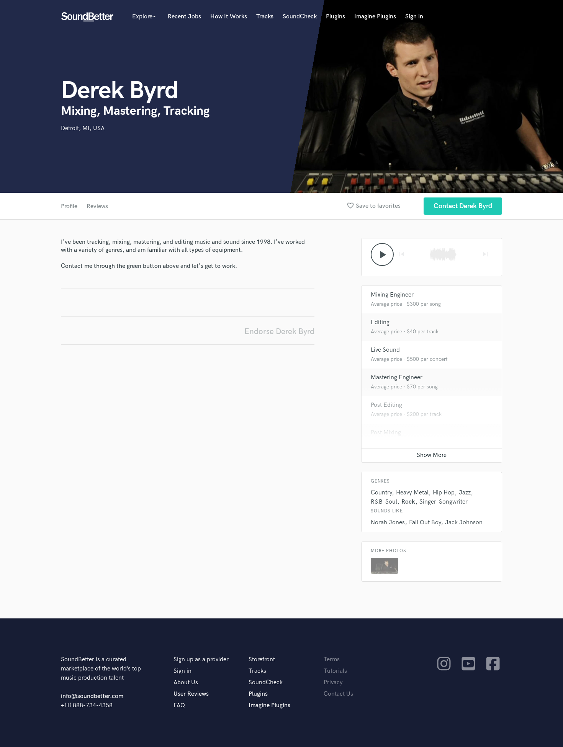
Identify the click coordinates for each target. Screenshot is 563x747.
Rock (408, 502)
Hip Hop (444, 492)
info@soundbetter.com (92, 696)
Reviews (97, 206)
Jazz (465, 492)
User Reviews (191, 694)
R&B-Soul (384, 502)
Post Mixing (386, 432)
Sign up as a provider (201, 659)
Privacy (333, 682)
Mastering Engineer (396, 377)
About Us (185, 682)
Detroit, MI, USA (83, 128)
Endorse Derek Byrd (279, 331)
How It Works (228, 16)
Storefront (262, 659)
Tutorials (335, 671)
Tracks (264, 16)
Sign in (414, 16)
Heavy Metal (412, 492)
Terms (332, 659)
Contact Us (338, 694)
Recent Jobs (184, 16)
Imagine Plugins (375, 16)
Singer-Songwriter (443, 502)
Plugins (335, 16)
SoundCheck (300, 16)
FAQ (179, 705)
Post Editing (386, 405)
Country (381, 492)
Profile (69, 206)
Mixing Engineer (392, 294)
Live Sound (385, 350)
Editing (380, 322)
